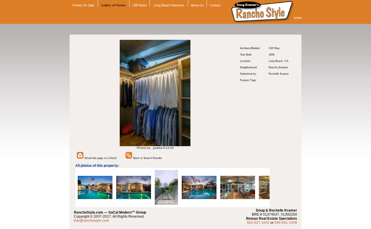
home (298, 17)
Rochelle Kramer (279, 73)
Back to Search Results (147, 158)
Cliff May (274, 48)
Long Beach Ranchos (169, 5)
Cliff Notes (139, 5)
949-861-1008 (285, 223)
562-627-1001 (258, 223)
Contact (215, 5)
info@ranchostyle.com (91, 221)
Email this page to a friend (100, 158)
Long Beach (276, 61)
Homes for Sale (83, 5)
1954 (271, 54)
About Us (197, 5)
